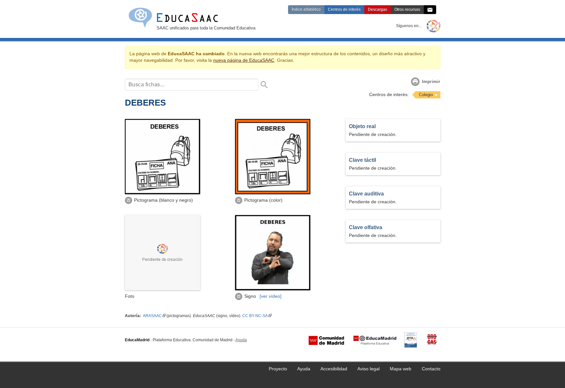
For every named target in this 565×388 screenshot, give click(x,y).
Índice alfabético (306, 9)
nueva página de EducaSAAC (243, 60)
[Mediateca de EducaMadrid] (433, 26)
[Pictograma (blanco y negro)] (162, 192)
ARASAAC (152, 315)
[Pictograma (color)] (272, 192)
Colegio (426, 94)
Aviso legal (368, 368)
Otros (407, 9)
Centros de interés (344, 9)
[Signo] (272, 288)
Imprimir (431, 81)
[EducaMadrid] (374, 340)
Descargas (377, 9)
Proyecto (278, 368)
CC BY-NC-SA (255, 315)
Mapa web (400, 368)
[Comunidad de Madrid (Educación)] (326, 340)
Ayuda (241, 340)
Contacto (431, 368)
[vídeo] (271, 296)
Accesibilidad (333, 368)
